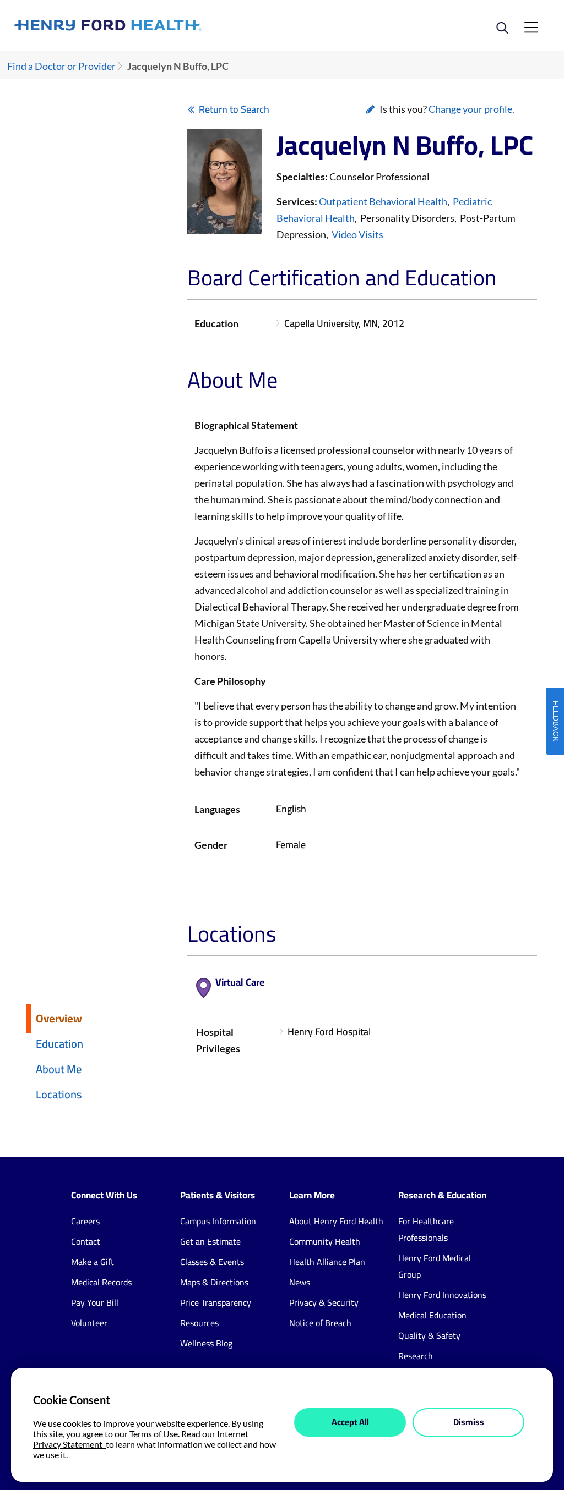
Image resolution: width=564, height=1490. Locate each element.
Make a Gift (92, 1261)
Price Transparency (215, 1302)
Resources (199, 1323)
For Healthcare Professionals (426, 1229)
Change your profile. (471, 109)
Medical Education (432, 1315)
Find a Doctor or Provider (61, 66)
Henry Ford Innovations (442, 1294)
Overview (59, 1018)
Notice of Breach (320, 1323)
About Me (59, 1069)
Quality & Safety (429, 1335)
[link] (148, 25)
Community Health (324, 1241)
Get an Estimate (210, 1241)
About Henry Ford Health (336, 1221)
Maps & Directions (214, 1282)
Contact (85, 1241)
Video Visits (357, 234)
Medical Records (101, 1282)
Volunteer (89, 1323)
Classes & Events (212, 1261)
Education (59, 1043)
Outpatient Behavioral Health (383, 201)
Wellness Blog (206, 1343)
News (299, 1282)
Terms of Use (153, 1433)
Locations (59, 1094)
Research (415, 1356)
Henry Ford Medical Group (434, 1266)
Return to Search (234, 109)
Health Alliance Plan (327, 1261)
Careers (85, 1221)
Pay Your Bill (94, 1302)
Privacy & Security (324, 1302)
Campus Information (218, 1221)
